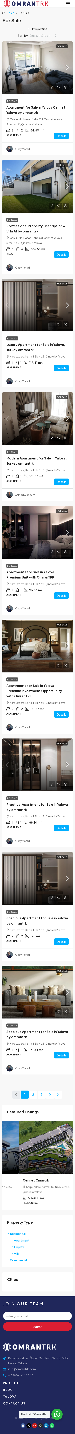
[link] (37, 67)
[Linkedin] (46, 1425)
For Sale (62, 46)
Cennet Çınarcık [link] (19, 1180)
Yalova (10, 1396)
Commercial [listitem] (18, 1260)
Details (61, 136)
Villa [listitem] (16, 1253)
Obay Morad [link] (22, 149)
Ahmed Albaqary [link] (25, 494)
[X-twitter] (28, 1425)
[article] (37, 1165)
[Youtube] (34, 1425)
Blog (8, 1389)
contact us (14, 1403)
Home (10, 12)
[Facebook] (23, 1425)
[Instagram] (40, 1425)
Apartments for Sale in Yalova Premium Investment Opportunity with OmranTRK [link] (34, 690)
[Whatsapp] (52, 1425)
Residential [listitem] (18, 1233)
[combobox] (43, 35)
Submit (37, 1326)
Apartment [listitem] (21, 1240)
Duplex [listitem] (19, 1247)
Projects (12, 1383)
